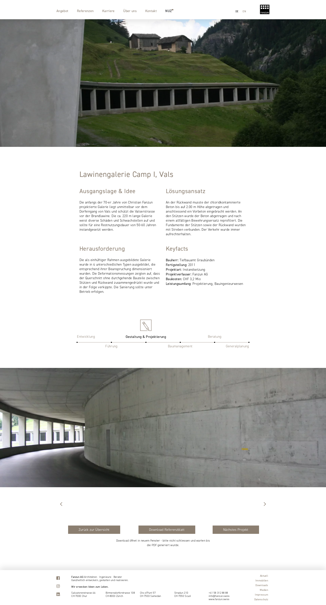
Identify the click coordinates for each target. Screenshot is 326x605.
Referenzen (85, 11)
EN (244, 11)
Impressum (261, 594)
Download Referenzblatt (167, 530)
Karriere (108, 11)
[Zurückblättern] (265, 504)
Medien (264, 590)
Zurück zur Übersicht (94, 530)
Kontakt (151, 11)
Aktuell (264, 575)
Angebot (62, 11)
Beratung (214, 336)
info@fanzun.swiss (219, 596)
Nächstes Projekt (235, 530)
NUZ (168, 11)
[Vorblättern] (61, 504)
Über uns (130, 11)
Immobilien (261, 580)
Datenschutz (261, 599)
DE (237, 11)
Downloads (261, 585)
